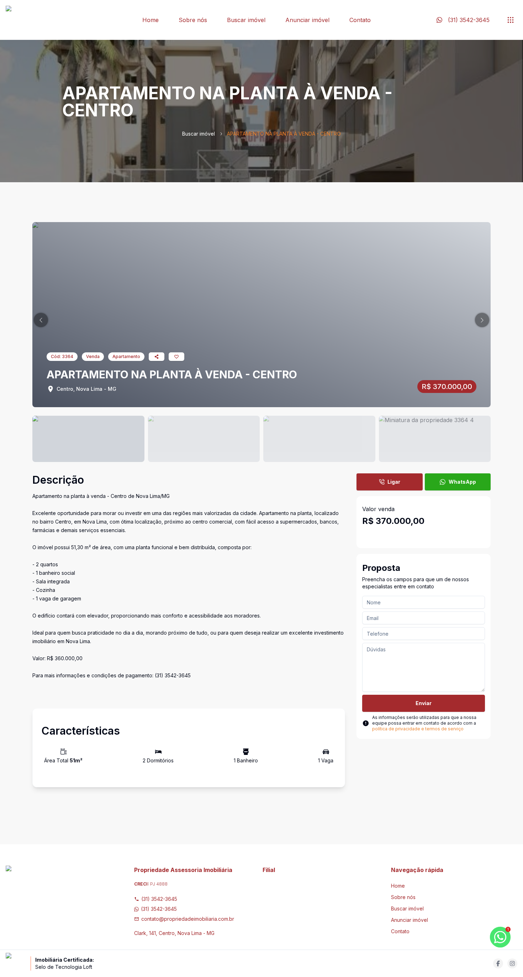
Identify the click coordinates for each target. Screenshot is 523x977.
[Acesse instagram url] (512, 963)
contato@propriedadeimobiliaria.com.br (187, 919)
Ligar (393, 482)
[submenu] (510, 20)
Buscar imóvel (246, 19)
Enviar (424, 703)
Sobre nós (193, 19)
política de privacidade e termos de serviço (418, 728)
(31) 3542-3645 (159, 899)
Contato (360, 19)
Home (150, 19)
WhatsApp (462, 482)
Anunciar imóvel (307, 19)
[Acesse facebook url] (498, 963)
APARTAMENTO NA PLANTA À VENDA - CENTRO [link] (284, 134)
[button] (41, 320)
